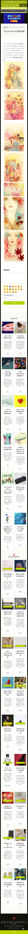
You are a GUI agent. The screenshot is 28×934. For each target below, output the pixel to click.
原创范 (7, 593)
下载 (10, 5)
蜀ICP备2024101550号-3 (14, 928)
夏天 (10, 27)
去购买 (7, 568)
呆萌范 (7, 710)
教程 (13, 5)
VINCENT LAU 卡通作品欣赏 (20, 529)
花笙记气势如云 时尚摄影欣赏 (20, 770)
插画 (9, 2)
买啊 (17, 5)
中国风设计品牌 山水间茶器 (20, 731)
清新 (20, 27)
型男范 (6, 785)
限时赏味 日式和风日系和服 (20, 884)
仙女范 (7, 672)
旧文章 (14, 932)
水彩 (17, 27)
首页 (6, 2)
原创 (7, 5)
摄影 (12, 2)
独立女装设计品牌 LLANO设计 (8, 693)
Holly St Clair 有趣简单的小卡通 (20, 411)
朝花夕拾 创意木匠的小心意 (20, 653)
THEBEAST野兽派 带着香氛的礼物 (20, 614)
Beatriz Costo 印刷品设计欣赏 (20, 489)
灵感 (19, 2)
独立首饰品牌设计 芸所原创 (8, 576)
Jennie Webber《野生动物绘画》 (8, 411)
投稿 (23, 6)
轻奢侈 (9, 785)
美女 (7, 27)
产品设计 (20, 506)
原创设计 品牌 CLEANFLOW (7, 845)
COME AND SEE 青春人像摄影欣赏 (20, 693)
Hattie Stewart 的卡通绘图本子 (20, 374)
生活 (15, 2)
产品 (22, 2)
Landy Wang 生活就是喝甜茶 (8, 884)
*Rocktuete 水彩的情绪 (14, 31)
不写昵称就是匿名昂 (8, 295)
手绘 (13, 27)
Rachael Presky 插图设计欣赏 (7, 374)
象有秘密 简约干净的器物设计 (20, 845)
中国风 (7, 746)
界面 (4, 5)
